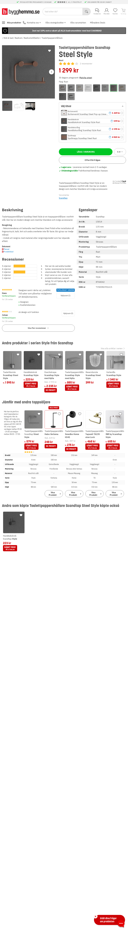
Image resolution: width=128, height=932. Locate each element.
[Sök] (86, 11)
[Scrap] (62, 96)
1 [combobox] (118, 152)
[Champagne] (79, 88)
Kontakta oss (33, 22)
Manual (6, 249)
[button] (92, 113)
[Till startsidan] (21, 11)
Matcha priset (85, 77)
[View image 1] (7, 106)
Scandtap (63, 198)
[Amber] (62, 88)
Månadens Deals (97, 22)
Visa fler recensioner (37, 328)
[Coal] (96, 88)
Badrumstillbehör (32, 38)
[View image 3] (30, 106)
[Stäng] (96, 916)
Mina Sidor (107, 14)
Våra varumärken (78, 22)
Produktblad (8, 252)
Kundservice (97, 14)
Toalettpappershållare (52, 38)
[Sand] (122, 88)
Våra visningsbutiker (54, 22)
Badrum (18, 38)
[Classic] (88, 88)
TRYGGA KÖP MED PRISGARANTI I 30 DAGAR (36, 2)
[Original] (105, 88)
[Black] (71, 88)
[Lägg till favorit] (50, 51)
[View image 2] (19, 106)
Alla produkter (14, 22)
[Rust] (113, 88)
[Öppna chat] (121, 924)
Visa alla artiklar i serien (111, 348)
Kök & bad (8, 38)
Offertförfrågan (92, 160)
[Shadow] (71, 96)
